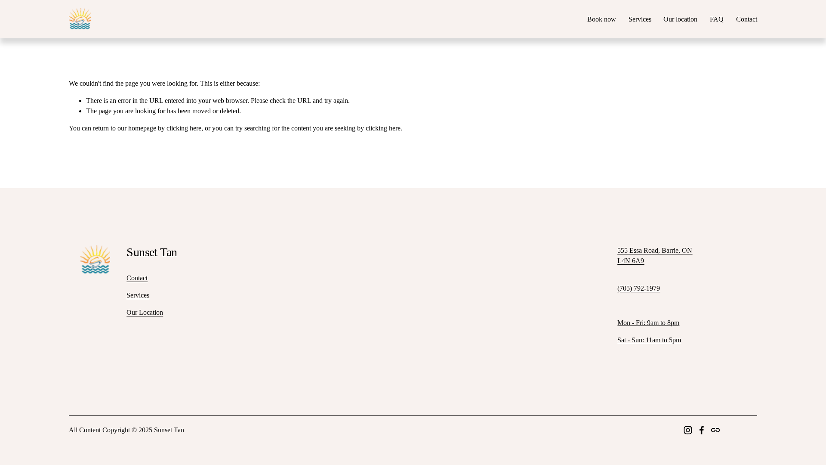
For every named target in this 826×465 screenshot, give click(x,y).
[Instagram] (688, 430)
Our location (680, 19)
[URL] (715, 430)
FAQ (717, 19)
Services (640, 19)
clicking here (183, 128)
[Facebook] (701, 430)
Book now (601, 19)
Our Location (144, 312)
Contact (746, 19)
